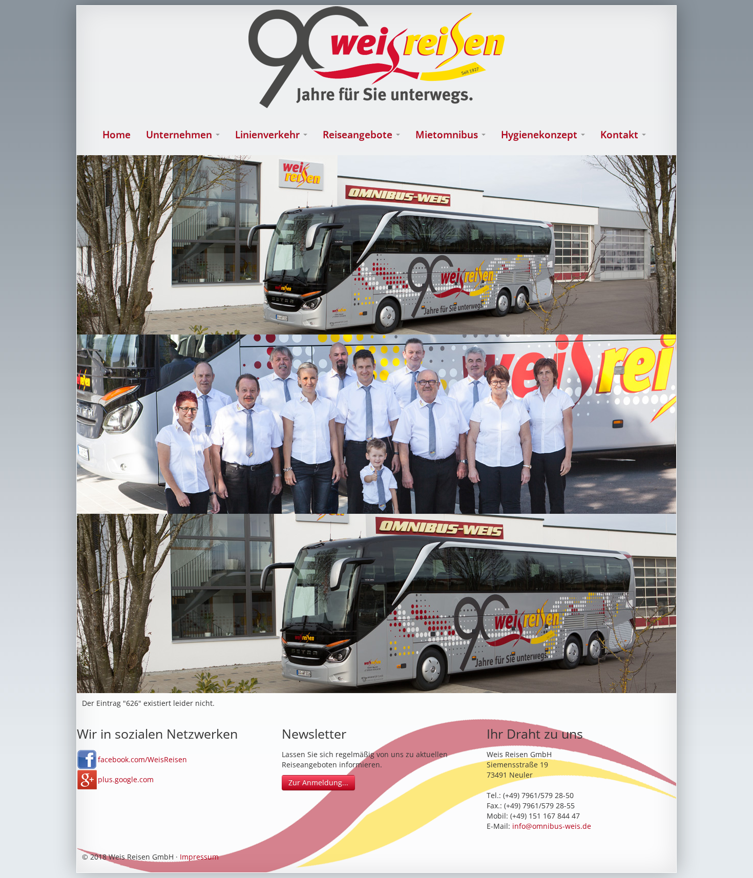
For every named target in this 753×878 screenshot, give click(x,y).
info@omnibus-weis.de (551, 826)
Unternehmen (180, 134)
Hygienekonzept (540, 134)
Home (116, 134)
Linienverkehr (268, 134)
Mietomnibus (447, 134)
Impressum (199, 857)
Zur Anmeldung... (318, 782)
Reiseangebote (359, 134)
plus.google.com (126, 779)
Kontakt (620, 134)
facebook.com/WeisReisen (142, 759)
